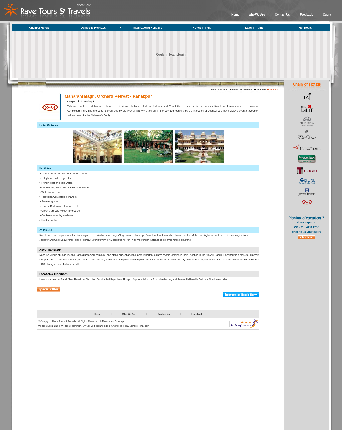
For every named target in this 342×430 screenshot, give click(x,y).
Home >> (216, 89)
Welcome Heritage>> (254, 89)
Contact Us (282, 14)
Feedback (306, 14)
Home (235, 14)
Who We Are (257, 14)
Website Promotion (71, 325)
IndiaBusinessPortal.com (136, 325)
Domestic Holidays (93, 27)
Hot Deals (305, 27)
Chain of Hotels (39, 27)
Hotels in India (202, 27)
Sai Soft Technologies (98, 325)
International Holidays (147, 27)
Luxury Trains (254, 27)
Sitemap (119, 321)
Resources (108, 321)
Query (327, 14)
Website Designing (48, 325)
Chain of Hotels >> (231, 89)
